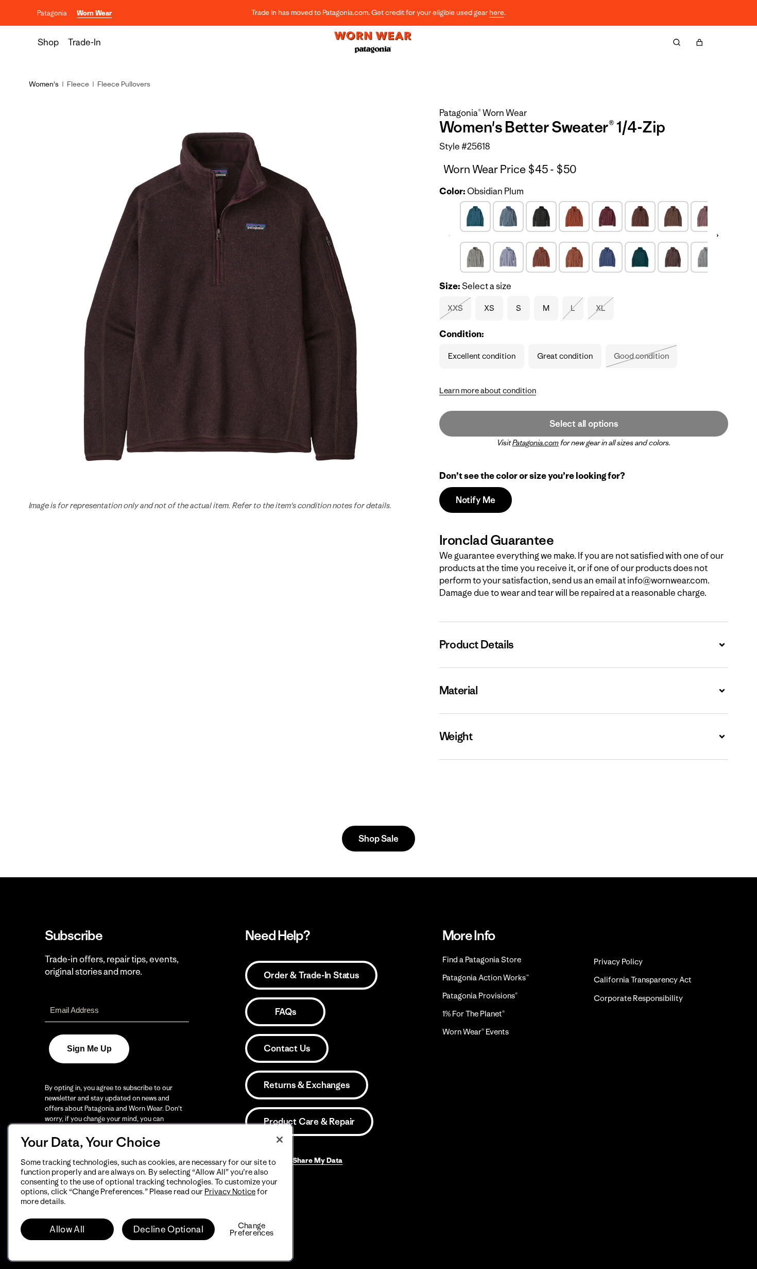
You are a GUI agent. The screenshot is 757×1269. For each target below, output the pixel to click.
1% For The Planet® (473, 1013)
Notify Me (475, 500)
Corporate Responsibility (638, 998)
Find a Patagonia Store (481, 959)
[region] (150, 1192)
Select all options (583, 423)
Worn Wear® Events (475, 1032)
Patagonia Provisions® (480, 995)
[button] (699, 42)
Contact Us (286, 1048)
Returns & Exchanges (306, 1085)
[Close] (279, 1139)
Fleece (78, 84)
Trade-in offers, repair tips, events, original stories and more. (112, 965)
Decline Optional (168, 1229)
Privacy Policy (618, 961)
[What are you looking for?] (676, 42)
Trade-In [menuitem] (84, 42)
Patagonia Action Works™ (485, 977)
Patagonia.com (535, 442)
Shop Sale (378, 838)
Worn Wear (94, 13)
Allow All (66, 1229)
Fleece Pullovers (123, 84)
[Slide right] (718, 235)
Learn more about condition (487, 390)
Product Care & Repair (309, 1121)
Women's (44, 84)
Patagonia (52, 13)
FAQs (285, 1011)
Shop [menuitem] (48, 42)
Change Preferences (251, 1229)
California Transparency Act (643, 979)
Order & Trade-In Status (311, 975)
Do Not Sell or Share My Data (293, 1160)
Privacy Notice (229, 1191)
